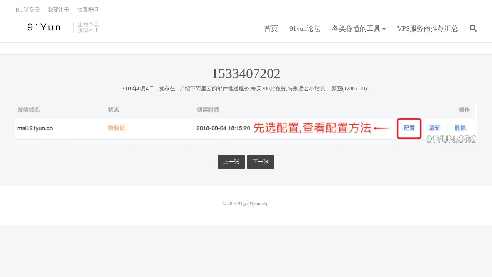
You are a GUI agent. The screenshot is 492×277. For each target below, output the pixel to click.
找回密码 (87, 10)
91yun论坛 (305, 28)
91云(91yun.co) (42, 27)
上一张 (231, 162)
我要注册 (58, 10)
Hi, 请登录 (27, 10)
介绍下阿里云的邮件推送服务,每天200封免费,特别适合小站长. (253, 89)
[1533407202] (246, 124)
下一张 (261, 162)
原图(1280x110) (349, 89)
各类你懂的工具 (356, 28)
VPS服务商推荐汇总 (427, 28)
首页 (271, 28)
